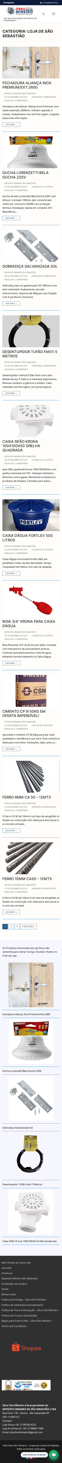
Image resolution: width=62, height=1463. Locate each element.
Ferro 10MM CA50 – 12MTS (27, 879)
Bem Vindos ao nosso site (16, 1262)
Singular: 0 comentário (16, 100)
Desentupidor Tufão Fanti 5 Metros (29, 354)
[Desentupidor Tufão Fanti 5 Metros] (31, 331)
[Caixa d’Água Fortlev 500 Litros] (31, 515)
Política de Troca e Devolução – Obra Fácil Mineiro (30, 1310)
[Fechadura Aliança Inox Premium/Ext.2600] (31, 63)
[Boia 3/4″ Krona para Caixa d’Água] (31, 601)
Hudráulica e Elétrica (42, 187)
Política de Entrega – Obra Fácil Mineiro (24, 1299)
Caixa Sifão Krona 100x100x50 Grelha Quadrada (21, 445)
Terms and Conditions (14, 1326)
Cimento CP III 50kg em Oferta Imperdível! (23, 713)
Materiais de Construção (43, 807)
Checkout (7, 1273)
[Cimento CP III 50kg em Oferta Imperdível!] (31, 691)
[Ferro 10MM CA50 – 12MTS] (31, 858)
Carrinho (7, 1268)
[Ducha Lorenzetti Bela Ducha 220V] (31, 152)
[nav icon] (53, 14)
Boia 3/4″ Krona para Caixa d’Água (28, 623)
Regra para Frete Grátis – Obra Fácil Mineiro (26, 1320)
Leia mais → (11, 124)
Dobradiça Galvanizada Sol (30, 266)
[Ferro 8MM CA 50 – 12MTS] (31, 777)
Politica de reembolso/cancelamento (22, 1305)
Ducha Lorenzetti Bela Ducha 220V (25, 175)
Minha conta (9, 1294)
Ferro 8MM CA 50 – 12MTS (26, 797)
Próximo (28, 926)
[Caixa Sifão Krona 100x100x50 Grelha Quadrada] (31, 421)
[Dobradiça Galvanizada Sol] (31, 246)
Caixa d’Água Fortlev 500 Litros (27, 537)
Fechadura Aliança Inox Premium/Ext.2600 (26, 85)
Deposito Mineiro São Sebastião (20, 93)
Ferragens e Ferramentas (43, 97)
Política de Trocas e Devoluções (19, 1315)
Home (5, 1289)
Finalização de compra (14, 1283)
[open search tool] (43, 14)
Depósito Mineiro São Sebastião (20, 1278)
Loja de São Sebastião (42, 725)
